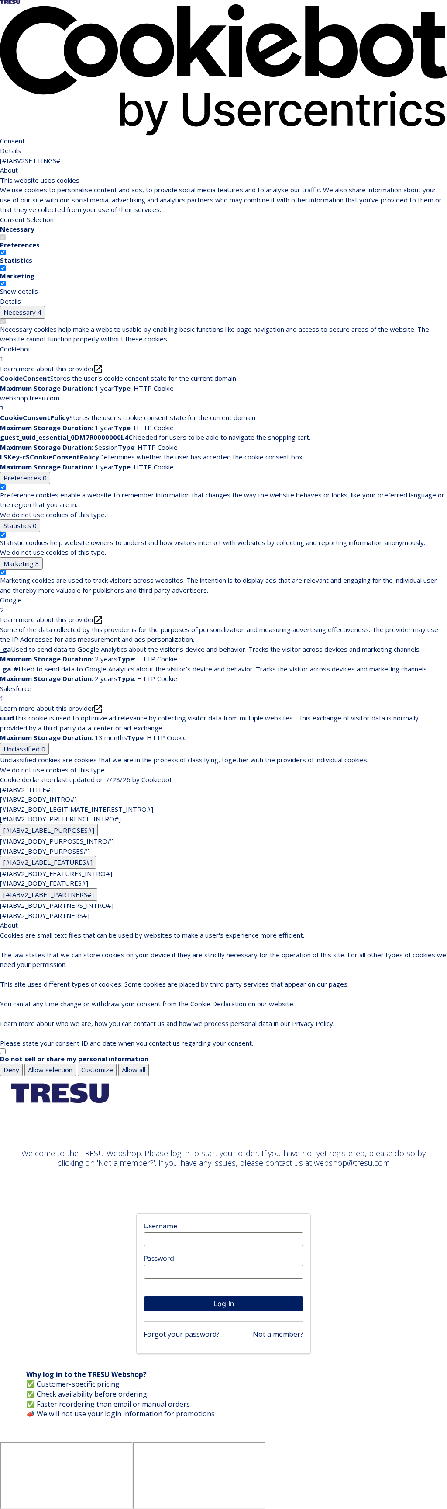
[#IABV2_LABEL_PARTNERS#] (48, 894)
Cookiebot (156, 779)
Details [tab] (10, 150)
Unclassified (24, 748)
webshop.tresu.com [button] (29, 402)
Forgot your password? (182, 1334)
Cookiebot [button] (15, 353)
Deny (11, 1069)
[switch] (3, 252)
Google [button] (11, 604)
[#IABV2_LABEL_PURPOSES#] (48, 830)
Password (159, 1258)
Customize (97, 1069)
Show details (19, 291)
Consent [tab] (12, 140)
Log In (223, 1303)
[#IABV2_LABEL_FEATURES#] (48, 862)
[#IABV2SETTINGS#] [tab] (31, 160)
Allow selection (50, 1069)
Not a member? (278, 1334)
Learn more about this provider (47, 368)
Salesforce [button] (15, 693)
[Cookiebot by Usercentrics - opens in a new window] (223, 69)
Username (160, 1226)
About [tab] (9, 170)
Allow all (133, 1069)
